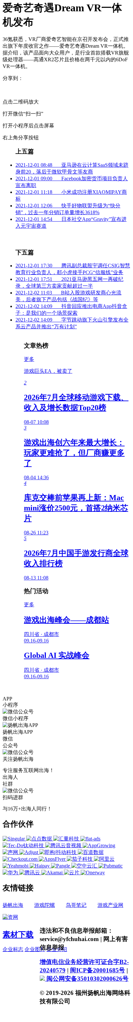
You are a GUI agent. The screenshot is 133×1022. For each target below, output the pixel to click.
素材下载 (18, 934)
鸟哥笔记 (76, 905)
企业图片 (35, 949)
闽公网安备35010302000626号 (86, 978)
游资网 (10, 917)
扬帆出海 (13, 905)
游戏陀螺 (44, 905)
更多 (29, 359)
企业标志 (13, 949)
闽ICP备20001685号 (97, 970)
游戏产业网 (110, 905)
